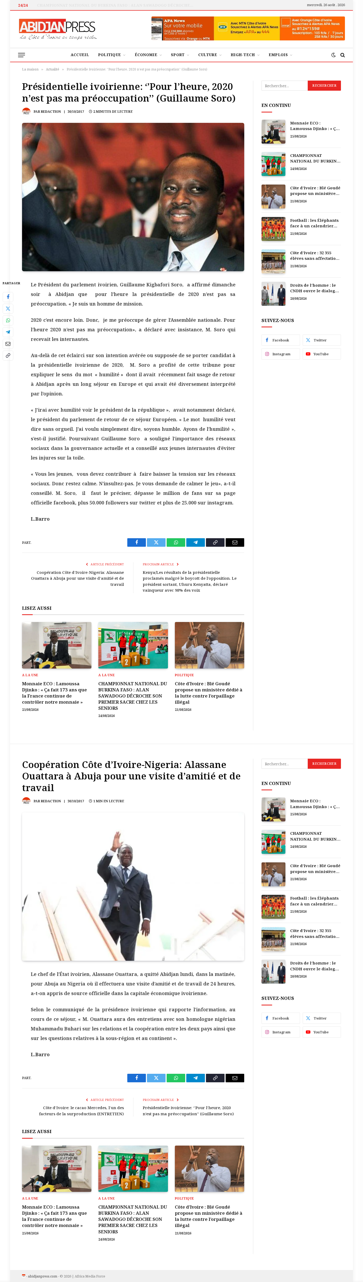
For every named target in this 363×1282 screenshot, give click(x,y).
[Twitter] (8, 309)
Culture (207, 54)
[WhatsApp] (8, 320)
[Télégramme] (8, 332)
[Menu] (21, 55)
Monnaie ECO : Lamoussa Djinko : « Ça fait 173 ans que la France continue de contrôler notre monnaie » (54, 692)
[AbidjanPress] (58, 29)
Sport (177, 54)
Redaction (51, 111)
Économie (146, 54)
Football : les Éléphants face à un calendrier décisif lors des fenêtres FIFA (315, 223)
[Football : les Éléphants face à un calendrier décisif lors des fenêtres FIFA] (273, 229)
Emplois (278, 54)
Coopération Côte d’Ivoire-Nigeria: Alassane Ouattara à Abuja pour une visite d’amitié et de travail (77, 578)
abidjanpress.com (42, 1276)
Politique (109, 54)
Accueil (80, 54)
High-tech (243, 54)
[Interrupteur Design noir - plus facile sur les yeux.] (333, 55)
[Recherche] (342, 55)
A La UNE (30, 675)
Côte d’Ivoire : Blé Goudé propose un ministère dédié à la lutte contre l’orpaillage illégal (208, 692)
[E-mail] (8, 344)
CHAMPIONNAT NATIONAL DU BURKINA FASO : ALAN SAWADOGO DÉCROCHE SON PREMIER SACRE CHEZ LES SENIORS (116, 5)
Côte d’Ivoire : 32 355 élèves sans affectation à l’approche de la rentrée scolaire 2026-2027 (314, 255)
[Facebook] (8, 297)
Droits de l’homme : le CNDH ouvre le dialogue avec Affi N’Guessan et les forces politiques (315, 288)
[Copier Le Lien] (8, 355)
